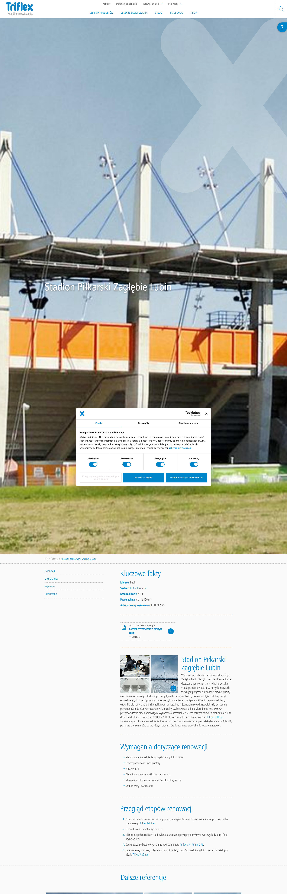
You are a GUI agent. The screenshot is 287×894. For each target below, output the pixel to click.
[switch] (126, 464)
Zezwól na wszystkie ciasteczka (186, 477)
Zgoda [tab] (98, 423)
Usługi (159, 12)
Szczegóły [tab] (143, 423)
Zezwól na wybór (143, 477)
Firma (193, 12)
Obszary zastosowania (134, 12)
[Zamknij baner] (206, 413)
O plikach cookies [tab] (188, 423)
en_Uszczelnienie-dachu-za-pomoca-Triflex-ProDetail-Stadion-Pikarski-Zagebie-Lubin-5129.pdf (171, 631)
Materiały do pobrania (126, 3)
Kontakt (106, 3)
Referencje (176, 12)
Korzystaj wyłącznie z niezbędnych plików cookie (100, 477)
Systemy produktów (101, 12)
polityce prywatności (180, 448)
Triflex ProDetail (138, 588)
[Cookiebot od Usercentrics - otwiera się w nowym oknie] (187, 413)
